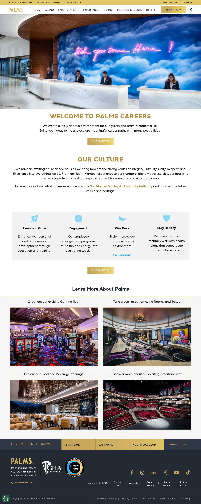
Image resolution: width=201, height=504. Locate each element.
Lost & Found (167, 499)
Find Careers (100, 141)
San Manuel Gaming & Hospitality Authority (121, 186)
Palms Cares (183, 484)
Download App (169, 3)
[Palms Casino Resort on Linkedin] (154, 472)
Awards (133, 483)
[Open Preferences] (6, 498)
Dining (108, 10)
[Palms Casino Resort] (22, 462)
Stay (37, 10)
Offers (150, 10)
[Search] (191, 9)
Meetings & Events (129, 10)
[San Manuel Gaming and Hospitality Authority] (52, 467)
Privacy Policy (129, 499)
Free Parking (149, 484)
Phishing (185, 499)
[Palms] (16, 9)
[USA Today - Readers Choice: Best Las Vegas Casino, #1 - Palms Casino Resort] (73, 467)
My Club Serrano (21, 3)
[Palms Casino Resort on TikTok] (188, 472)
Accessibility (148, 499)
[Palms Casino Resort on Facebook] (131, 472)
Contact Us (118, 484)
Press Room (166, 484)
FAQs (105, 483)
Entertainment (68, 10)
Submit (174, 445)
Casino (49, 10)
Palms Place (74, 3)
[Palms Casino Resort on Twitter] (165, 472)
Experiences (91, 10)
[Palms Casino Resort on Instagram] (142, 472)
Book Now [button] (173, 10)
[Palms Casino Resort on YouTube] (176, 472)
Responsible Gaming (104, 499)
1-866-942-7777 (23, 482)
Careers (187, 3)
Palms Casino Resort (49, 3)
